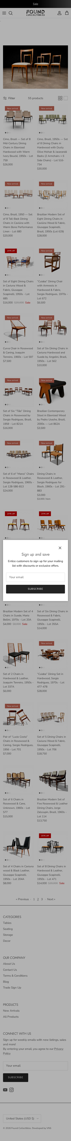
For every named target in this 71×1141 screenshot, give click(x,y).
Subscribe (35, 589)
